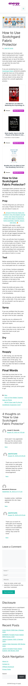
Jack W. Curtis (12, 453)
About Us (5, 661)
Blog (5, 395)
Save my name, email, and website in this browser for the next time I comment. (13, 585)
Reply (6, 447)
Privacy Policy (6, 669)
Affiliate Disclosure (8, 667)
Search (4, 673)
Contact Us (5, 664)
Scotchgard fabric (7, 71)
